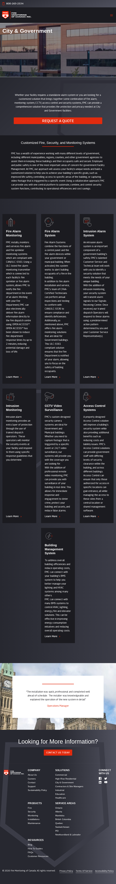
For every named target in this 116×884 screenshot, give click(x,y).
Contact (31, 782)
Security (32, 811)
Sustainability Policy (37, 790)
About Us (32, 775)
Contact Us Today (58, 752)
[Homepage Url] (18, 15)
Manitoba (59, 815)
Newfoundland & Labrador (68, 834)
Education (60, 794)
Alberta (58, 811)
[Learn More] (19, 222)
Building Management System (54, 549)
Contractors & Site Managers (69, 786)
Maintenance (34, 823)
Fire (30, 808)
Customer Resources (38, 856)
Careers (32, 779)
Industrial (59, 790)
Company (34, 770)
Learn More (12, 376)
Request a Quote (58, 121)
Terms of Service (84, 871)
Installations (33, 819)
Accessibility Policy (104, 871)
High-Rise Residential (65, 779)
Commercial (61, 775)
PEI (57, 831)
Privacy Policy (66, 871)
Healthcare (60, 798)
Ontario (59, 808)
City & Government (64, 782)
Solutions (62, 770)
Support (31, 786)
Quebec (59, 823)
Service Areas (65, 803)
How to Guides (35, 848)
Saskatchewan (62, 827)
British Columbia (63, 819)
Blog (30, 844)
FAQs (30, 852)
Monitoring (33, 815)
